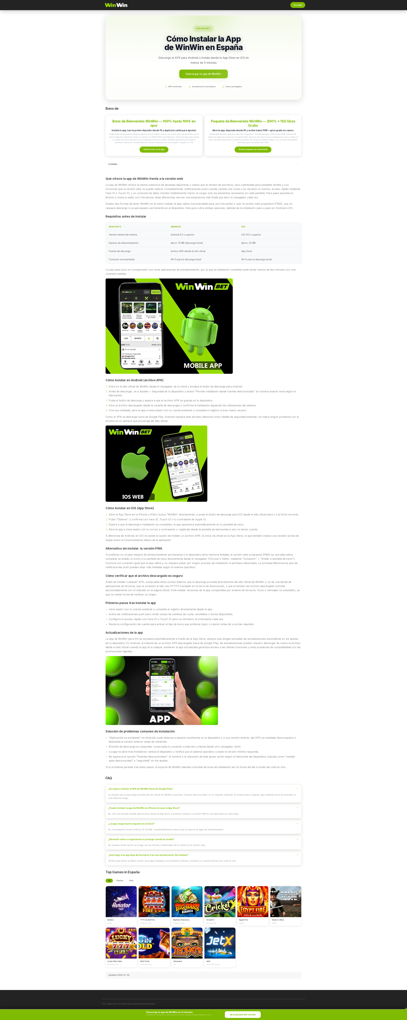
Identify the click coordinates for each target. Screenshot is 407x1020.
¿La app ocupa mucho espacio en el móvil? (131, 823)
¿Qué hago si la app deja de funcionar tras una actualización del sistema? (148, 855)
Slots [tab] (131, 881)
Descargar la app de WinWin (203, 73)
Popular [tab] (119, 881)
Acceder (297, 5)
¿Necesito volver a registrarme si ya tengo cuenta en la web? (141, 839)
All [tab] (109, 881)
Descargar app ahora (243, 1014)
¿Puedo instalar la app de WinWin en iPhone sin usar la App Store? (144, 808)
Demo (121, 904)
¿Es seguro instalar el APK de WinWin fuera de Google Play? (140, 789)
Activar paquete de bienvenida (253, 149)
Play (121, 899)
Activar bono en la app (154, 149)
